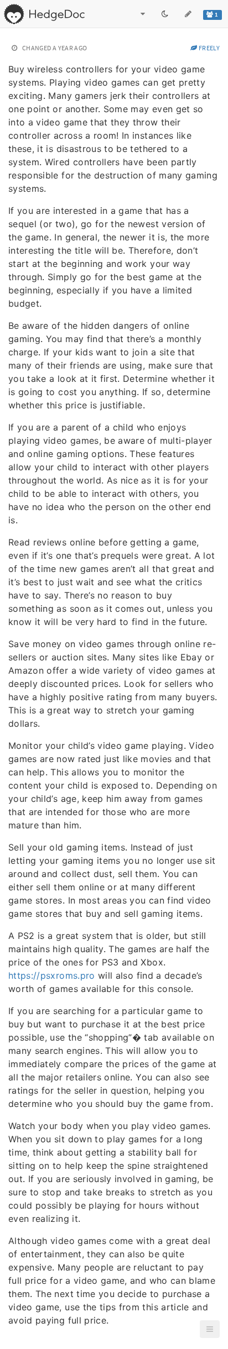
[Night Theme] (164, 13)
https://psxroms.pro (51, 975)
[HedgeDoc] (44, 14)
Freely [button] (209, 48)
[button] (210, 1329)
